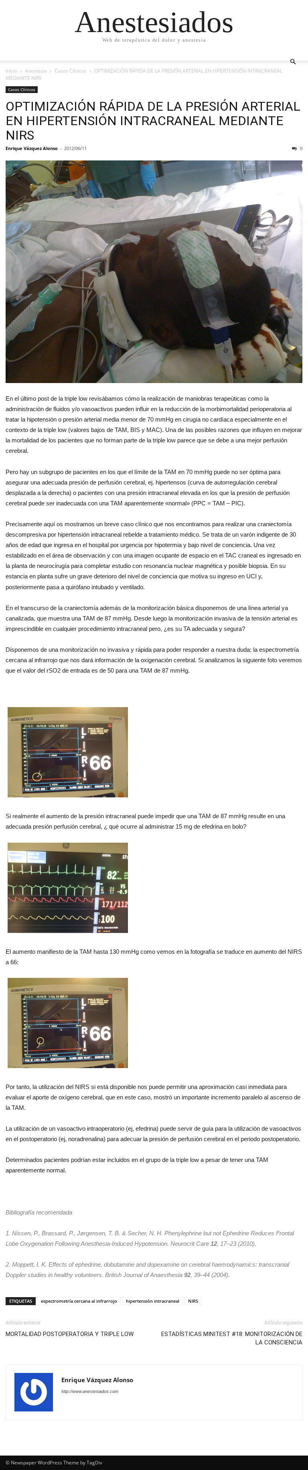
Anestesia (36, 70)
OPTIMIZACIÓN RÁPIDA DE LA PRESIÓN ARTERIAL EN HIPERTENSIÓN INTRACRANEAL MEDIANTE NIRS (153, 121)
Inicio (11, 70)
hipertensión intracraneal (152, 1301)
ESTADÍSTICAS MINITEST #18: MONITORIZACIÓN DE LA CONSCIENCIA (231, 1338)
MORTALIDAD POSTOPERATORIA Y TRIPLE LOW (70, 1334)
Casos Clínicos (71, 70)
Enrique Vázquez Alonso (32, 148)
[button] (292, 62)
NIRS (193, 1301)
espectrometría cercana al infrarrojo (79, 1301)
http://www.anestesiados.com (89, 1391)
